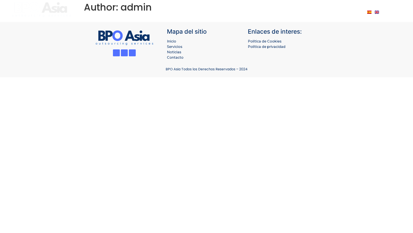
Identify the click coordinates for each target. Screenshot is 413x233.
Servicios (174, 47)
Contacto (175, 57)
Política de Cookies (265, 41)
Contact (350, 11)
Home (241, 11)
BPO (258, 11)
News (328, 11)
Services (278, 11)
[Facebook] (132, 52)
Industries (304, 11)
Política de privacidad (266, 47)
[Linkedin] (124, 52)
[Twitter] (116, 52)
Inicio (171, 41)
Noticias (174, 52)
